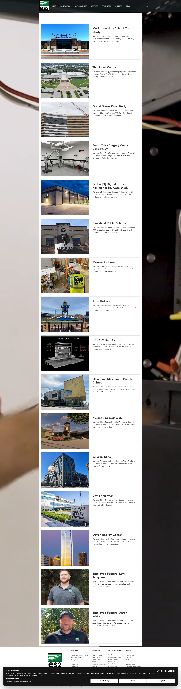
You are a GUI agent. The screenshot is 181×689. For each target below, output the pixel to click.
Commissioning (112, 18)
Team (123, 18)
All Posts (44, 18)
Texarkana (78, 18)
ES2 (101, 18)
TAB (88, 18)
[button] (137, 18)
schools (68, 18)
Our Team (128, 657)
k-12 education (56, 18)
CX (94, 18)
